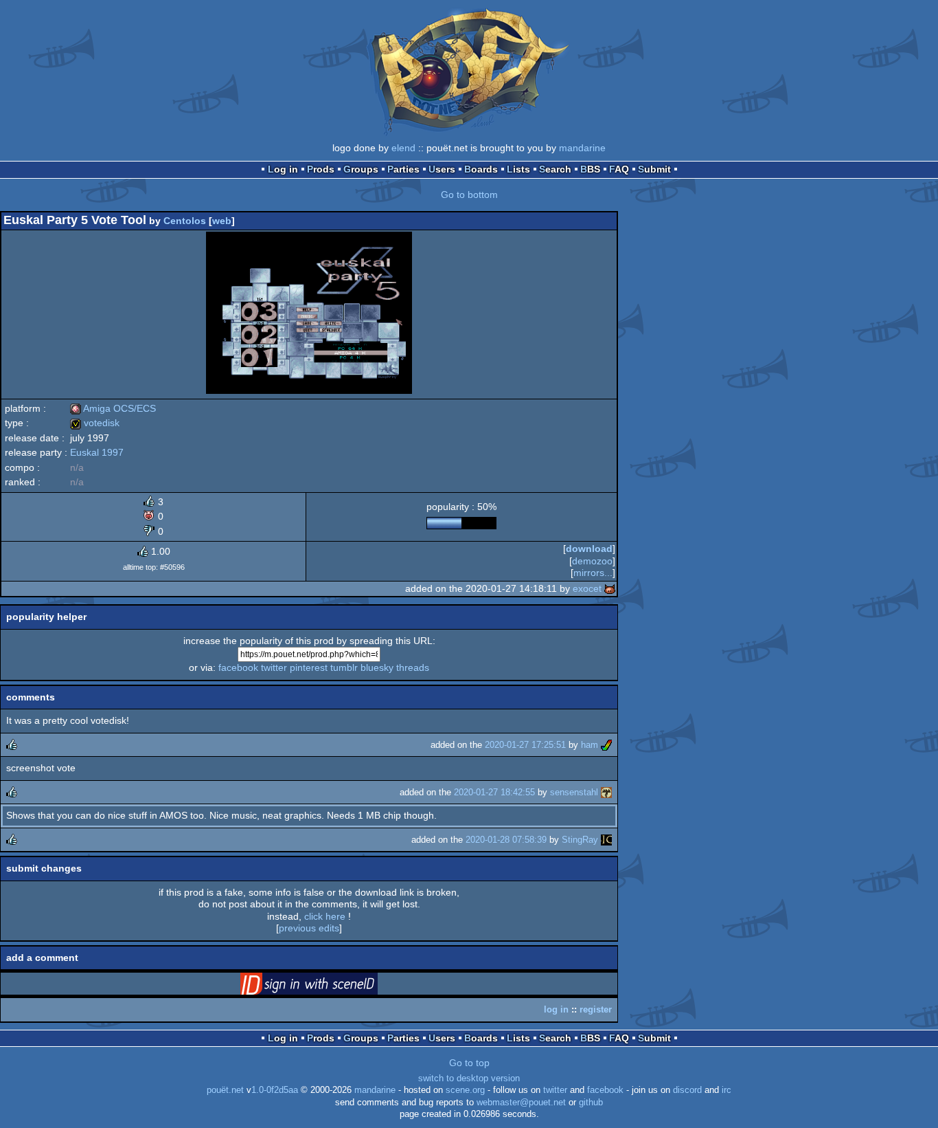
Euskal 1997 (97, 452)
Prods (320, 169)
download (589, 548)
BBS (590, 169)
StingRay (580, 839)
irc (726, 1090)
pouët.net (225, 1090)
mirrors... (593, 572)
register (596, 1009)
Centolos (184, 220)
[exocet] (609, 588)
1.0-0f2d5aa (274, 1090)
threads (412, 667)
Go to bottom (469, 194)
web (221, 220)
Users (441, 169)
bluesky (377, 667)
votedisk (94, 422)
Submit (654, 169)
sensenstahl (574, 792)
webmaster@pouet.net (521, 1102)
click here (324, 916)
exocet (587, 588)
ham (589, 745)
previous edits (309, 927)
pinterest (309, 667)
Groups (360, 169)
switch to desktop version (469, 1078)
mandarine (582, 147)
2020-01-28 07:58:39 (506, 839)
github (591, 1102)
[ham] (606, 745)
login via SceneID (330, 986)
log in (556, 1009)
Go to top (469, 1062)
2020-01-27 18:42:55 (494, 792)
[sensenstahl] (606, 792)
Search (555, 169)
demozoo (592, 560)
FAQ (619, 169)
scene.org (465, 1090)
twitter (274, 667)
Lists (518, 169)
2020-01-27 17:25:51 (525, 745)
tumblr (344, 667)
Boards (481, 169)
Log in (283, 169)
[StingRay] (606, 839)
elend (403, 147)
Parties (403, 169)
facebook (238, 667)
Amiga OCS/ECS (113, 408)
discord (687, 1090)
